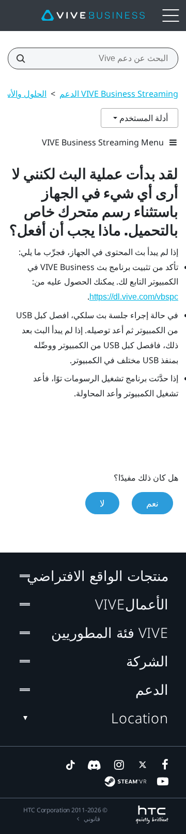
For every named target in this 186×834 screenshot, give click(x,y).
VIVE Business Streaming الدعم (118, 93)
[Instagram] (118, 764)
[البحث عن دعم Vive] (24, 58)
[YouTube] (162, 781)
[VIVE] (93, 15)
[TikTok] (70, 764)
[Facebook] (162, 764)
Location (139, 717)
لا (102, 503)
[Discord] (94, 764)
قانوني (92, 818)
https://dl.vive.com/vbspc (133, 296)
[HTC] (152, 815)
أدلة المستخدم (142, 118)
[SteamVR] (125, 781)
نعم (152, 503)
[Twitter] (140, 764)
